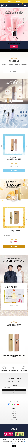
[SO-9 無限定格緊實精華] (14, 217)
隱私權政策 (14, 419)
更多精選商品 (14, 71)
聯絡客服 (14, 413)
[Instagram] (15, 405)
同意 (14, 446)
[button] (10, 49)
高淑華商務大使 (14, 305)
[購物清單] (21, 5)
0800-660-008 (14, 381)
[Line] (12, 405)
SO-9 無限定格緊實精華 (14, 231)
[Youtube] (18, 405)
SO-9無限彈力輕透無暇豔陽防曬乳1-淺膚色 (14, 158)
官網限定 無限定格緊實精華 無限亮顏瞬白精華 (14, 356)
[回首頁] (3, 5)
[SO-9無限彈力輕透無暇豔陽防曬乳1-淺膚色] (14, 145)
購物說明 (14, 411)
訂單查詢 (14, 415)
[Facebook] (9, 405)
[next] (26, 145)
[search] (18, 5)
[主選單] (25, 5)
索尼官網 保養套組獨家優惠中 (14, 1)
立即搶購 (14, 46)
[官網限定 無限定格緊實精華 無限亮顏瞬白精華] (14, 342)
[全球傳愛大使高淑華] (8, 434)
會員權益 (14, 417)
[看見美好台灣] (19, 434)
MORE (2, 80)
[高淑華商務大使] (14, 296)
